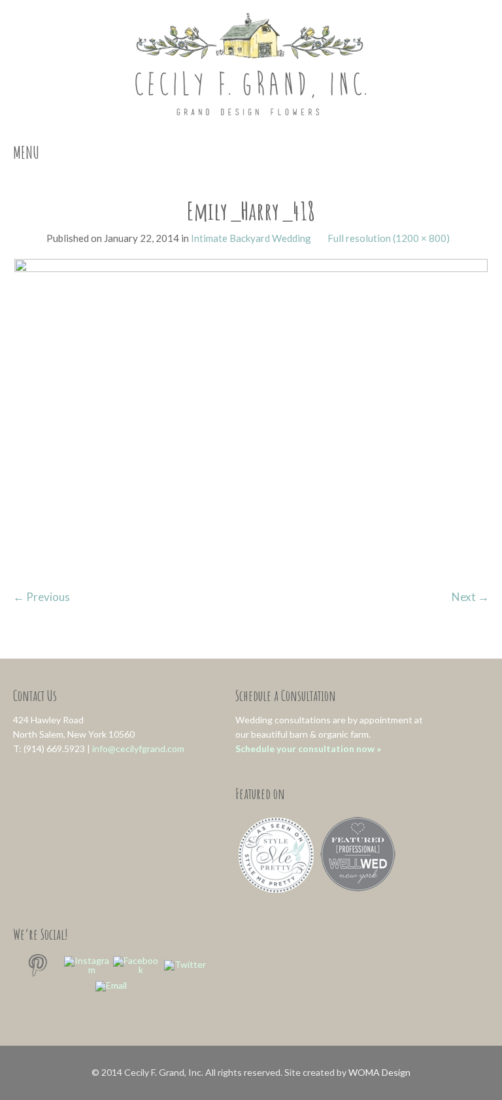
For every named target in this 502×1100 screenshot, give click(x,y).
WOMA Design (379, 1072)
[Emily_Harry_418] (251, 415)
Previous (41, 597)
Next (470, 597)
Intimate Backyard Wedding (251, 238)
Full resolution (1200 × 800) (388, 238)
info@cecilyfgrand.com (138, 748)
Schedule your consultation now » (308, 748)
